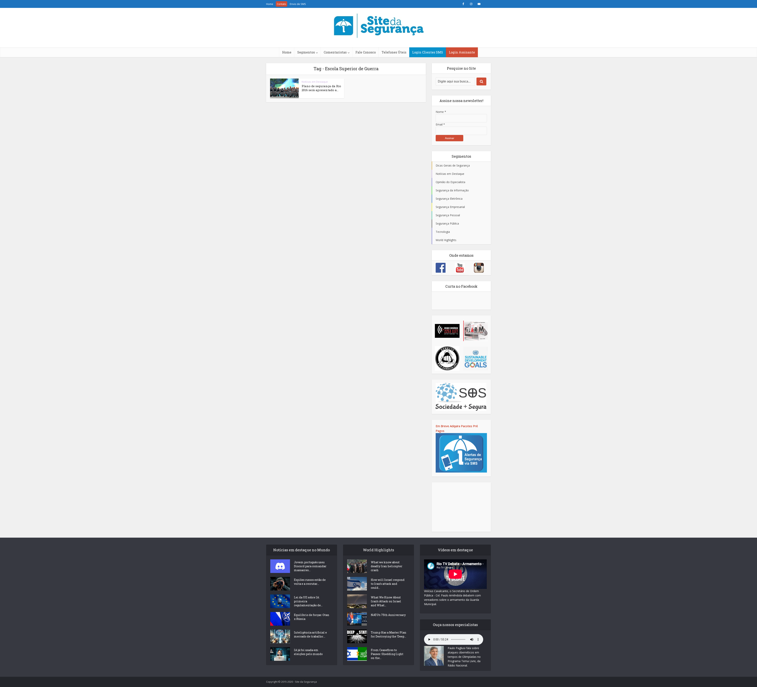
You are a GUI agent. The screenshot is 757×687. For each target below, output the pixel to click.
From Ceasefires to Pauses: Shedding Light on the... (387, 654)
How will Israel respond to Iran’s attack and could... (388, 584)
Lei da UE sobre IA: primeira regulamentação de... (308, 601)
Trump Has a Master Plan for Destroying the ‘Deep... (388, 634)
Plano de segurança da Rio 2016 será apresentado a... (321, 88)
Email (440, 124)
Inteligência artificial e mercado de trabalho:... (310, 634)
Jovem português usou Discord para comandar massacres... (310, 566)
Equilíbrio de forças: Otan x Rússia (311, 617)
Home (269, 4)
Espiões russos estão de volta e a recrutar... (310, 582)
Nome (441, 112)
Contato (281, 4)
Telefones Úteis (394, 52)
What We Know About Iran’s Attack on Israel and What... (386, 601)
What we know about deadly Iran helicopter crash (386, 566)
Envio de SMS (298, 4)
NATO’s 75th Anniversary (388, 615)
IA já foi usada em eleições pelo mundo (308, 652)
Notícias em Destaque (315, 81)
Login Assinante (462, 52)
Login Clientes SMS (427, 52)
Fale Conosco (365, 52)
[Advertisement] (461, 507)
